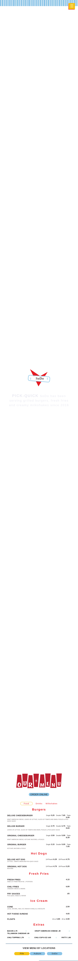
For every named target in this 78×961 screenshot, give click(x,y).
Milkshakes (51, 803)
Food (26, 803)
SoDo (54, 953)
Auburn (37, 953)
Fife (22, 953)
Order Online (39, 794)
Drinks (39, 803)
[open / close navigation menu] (72, 6)
